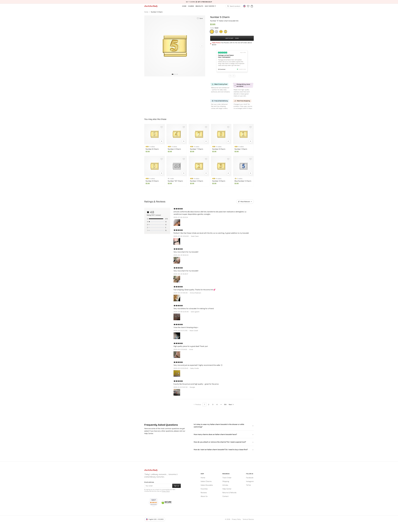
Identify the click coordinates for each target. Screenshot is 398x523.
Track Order (226, 478)
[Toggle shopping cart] (252, 6)
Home (146, 12)
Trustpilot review (242, 69)
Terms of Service (248, 519)
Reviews (204, 492)
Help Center (226, 489)
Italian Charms (206, 481)
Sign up (176, 486)
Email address (149, 482)
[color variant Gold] (212, 31)
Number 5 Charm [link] (157, 12)
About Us (204, 496)
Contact (225, 496)
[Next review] (233, 75)
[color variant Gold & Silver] (225, 31)
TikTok (248, 485)
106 (225, 404)
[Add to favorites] (161, 127)
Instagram (250, 481)
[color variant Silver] (216, 31)
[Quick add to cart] (161, 141)
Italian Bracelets (207, 485)
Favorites (204, 489)
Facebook (249, 478)
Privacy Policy (166, 491)
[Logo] (151, 6)
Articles (225, 485)
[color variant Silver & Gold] (221, 31)
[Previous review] (230, 75)
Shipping (225, 481)
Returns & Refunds (229, 492)
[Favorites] (248, 6)
